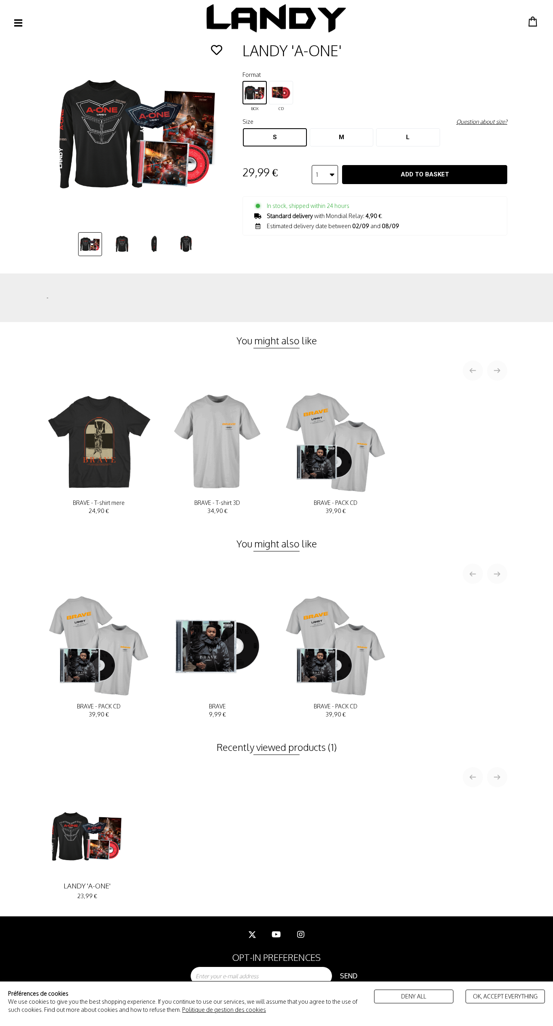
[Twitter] (252, 934)
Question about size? (481, 121)
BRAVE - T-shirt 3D (217, 507)
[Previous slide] (473, 370)
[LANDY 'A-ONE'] (90, 244)
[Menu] (18, 23)
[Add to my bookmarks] (216, 50)
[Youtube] (276, 934)
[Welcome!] (276, 18)
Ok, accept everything (505, 996)
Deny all (413, 996)
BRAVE (217, 710)
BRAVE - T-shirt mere (99, 507)
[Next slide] (497, 370)
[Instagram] (301, 934)
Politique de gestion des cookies (224, 1009)
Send (348, 976)
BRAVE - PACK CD (335, 507)
